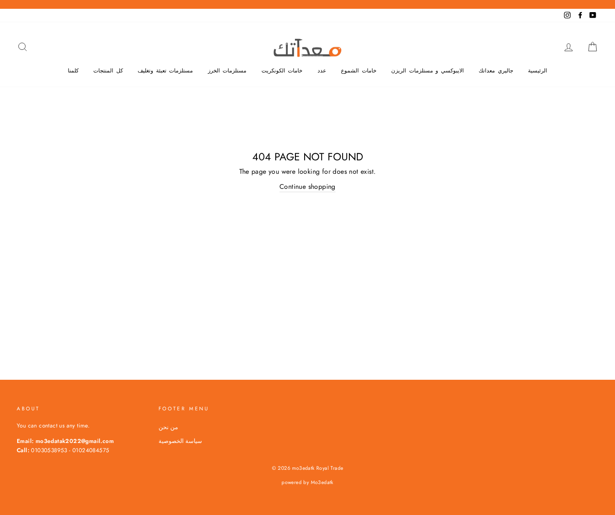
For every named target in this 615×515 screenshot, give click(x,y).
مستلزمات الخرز (227, 71)
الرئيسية (537, 71)
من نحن (168, 427)
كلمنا (73, 71)
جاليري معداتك (496, 71)
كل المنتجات (108, 71)
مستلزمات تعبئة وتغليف (165, 71)
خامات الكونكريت (282, 71)
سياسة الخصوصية (180, 441)
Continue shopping (307, 186)
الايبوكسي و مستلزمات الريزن (427, 71)
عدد (322, 71)
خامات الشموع (359, 71)
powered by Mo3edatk (307, 482)
